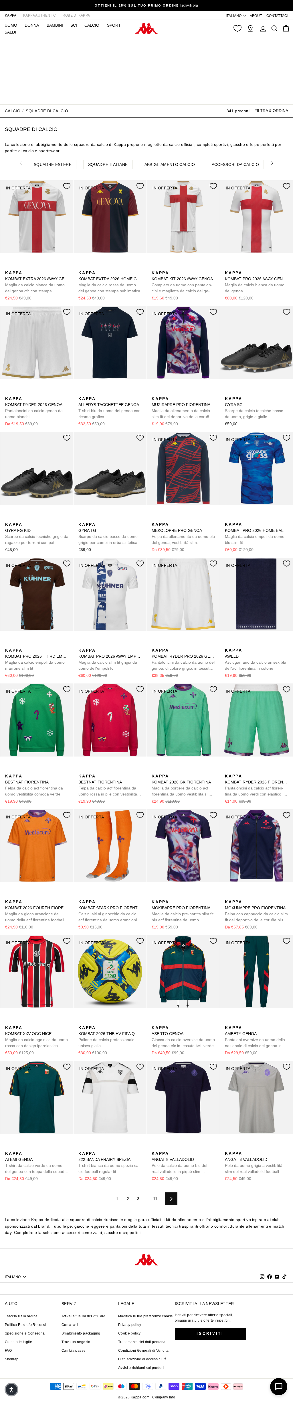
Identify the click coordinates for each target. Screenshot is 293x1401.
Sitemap (11, 1359)
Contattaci (70, 1325)
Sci (73, 25)
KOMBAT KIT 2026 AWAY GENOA (182, 282)
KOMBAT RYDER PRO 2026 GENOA (183, 659)
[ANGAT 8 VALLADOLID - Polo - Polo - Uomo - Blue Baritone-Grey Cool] (155, 1147)
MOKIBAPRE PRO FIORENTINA (182, 911)
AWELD (255, 659)
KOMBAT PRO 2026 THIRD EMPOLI (36, 659)
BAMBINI (55, 25)
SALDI (10, 32)
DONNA (32, 25)
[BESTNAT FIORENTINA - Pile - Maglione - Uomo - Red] (18, 769)
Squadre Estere (53, 164)
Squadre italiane (108, 164)
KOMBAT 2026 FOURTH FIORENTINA (36, 911)
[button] (11, 1389)
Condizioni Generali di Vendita (143, 1351)
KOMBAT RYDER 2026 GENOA (34, 407)
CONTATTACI (277, 16)
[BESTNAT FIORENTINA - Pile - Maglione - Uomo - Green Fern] (9, 769)
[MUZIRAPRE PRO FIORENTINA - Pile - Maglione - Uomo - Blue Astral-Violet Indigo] (155, 392)
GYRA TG (108, 533)
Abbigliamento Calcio (169, 164)
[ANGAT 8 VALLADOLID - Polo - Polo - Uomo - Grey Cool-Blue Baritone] (164, 1147)
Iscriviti (210, 1333)
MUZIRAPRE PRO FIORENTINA (181, 408)
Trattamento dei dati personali (143, 1342)
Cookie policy (129, 1333)
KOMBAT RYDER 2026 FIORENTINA (256, 785)
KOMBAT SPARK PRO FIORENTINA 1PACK (110, 911)
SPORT (114, 25)
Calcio (91, 25)
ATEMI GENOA (36, 1163)
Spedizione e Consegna (25, 1333)
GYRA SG (254, 407)
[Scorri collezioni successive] (272, 163)
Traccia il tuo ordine (21, 1316)
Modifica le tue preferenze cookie (145, 1316)
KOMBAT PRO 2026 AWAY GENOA (256, 282)
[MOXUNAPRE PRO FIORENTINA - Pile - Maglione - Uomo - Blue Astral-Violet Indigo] (228, 895)
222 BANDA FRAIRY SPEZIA (109, 1162)
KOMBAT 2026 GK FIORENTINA (182, 785)
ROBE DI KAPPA (76, 15)
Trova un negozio (76, 1342)
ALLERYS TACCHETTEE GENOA (109, 407)
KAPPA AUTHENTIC (39, 15)
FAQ (8, 1351)
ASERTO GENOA (183, 1036)
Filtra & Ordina (271, 110)
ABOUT (256, 16)
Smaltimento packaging (81, 1333)
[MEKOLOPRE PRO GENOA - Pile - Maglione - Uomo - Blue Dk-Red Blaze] (155, 518)
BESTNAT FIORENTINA (34, 785)
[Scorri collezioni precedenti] (20, 163)
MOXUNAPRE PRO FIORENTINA (256, 911)
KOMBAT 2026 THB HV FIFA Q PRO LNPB (110, 1036)
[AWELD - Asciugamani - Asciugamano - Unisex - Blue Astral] (228, 644)
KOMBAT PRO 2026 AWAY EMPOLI (110, 659)
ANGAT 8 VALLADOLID (179, 1162)
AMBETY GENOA (255, 1037)
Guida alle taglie (18, 1342)
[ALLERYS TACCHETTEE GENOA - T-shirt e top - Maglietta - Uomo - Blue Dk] (82, 392)
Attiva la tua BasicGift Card (84, 1316)
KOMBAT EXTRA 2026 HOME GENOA (110, 282)
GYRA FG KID (36, 533)
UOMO (11, 25)
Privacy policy (129, 1325)
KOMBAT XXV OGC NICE (36, 1036)
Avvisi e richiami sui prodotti (141, 1368)
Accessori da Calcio (235, 164)
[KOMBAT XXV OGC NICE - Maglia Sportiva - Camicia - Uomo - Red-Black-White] (9, 1021)
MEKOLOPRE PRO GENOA (183, 533)
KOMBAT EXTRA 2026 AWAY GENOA (36, 282)
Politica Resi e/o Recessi (25, 1325)
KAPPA (11, 15)
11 (155, 1198)
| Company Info (163, 1397)
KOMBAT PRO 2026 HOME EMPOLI (256, 533)
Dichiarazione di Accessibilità (142, 1359)
